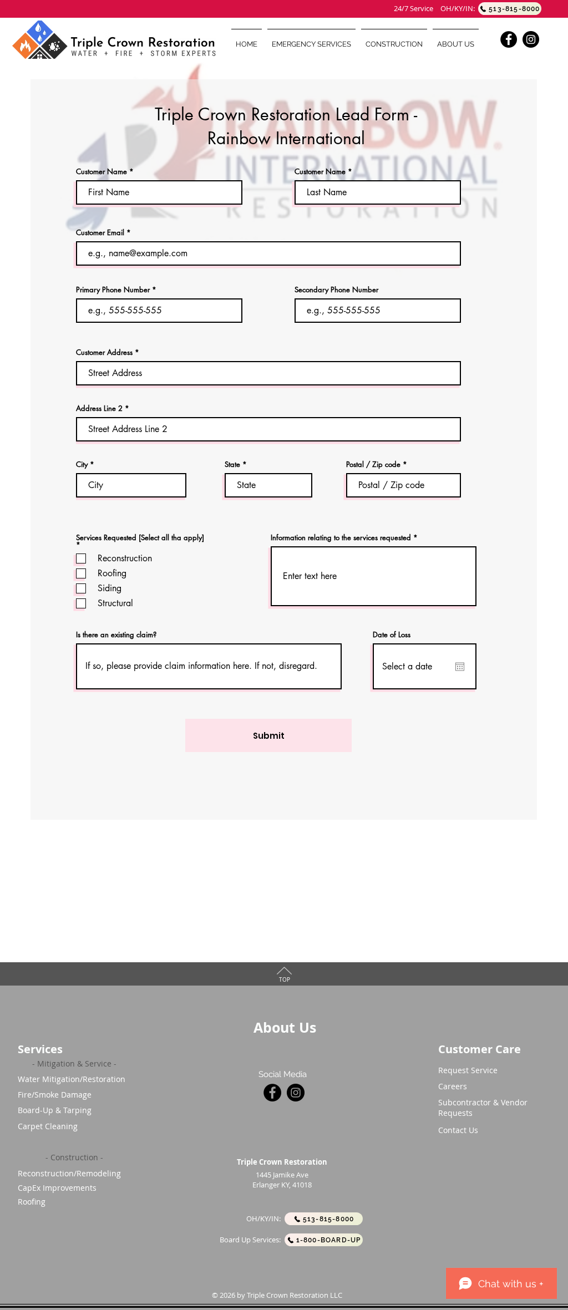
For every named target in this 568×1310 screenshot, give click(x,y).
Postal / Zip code (373, 464)
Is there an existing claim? (116, 634)
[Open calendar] (459, 666)
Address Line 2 (99, 408)
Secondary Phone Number (336, 289)
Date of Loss (391, 634)
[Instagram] (531, 39)
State (232, 464)
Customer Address (104, 352)
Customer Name (101, 171)
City (82, 464)
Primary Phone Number (113, 289)
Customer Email (100, 232)
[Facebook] (508, 39)
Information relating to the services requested (341, 537)
